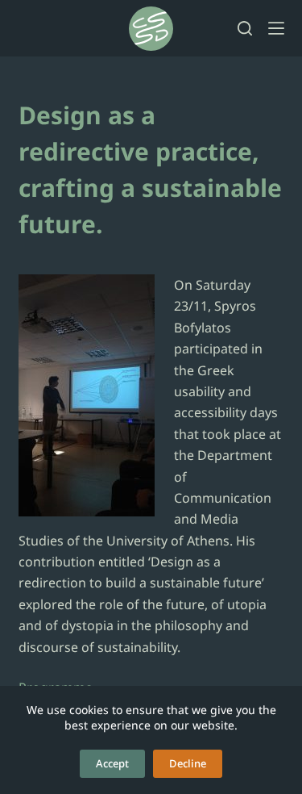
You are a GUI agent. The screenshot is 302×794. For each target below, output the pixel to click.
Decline (187, 763)
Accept (112, 763)
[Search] (245, 28)
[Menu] (276, 28)
